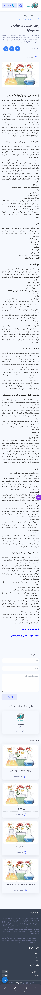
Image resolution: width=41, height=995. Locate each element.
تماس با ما (36, 957)
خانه (38, 16)
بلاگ (31, 16)
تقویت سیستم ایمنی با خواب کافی (25, 635)
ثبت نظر (7, 697)
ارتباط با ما (7, 5)
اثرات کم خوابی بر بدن (30, 629)
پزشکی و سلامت (22, 16)
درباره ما (37, 953)
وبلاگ (37, 960)
